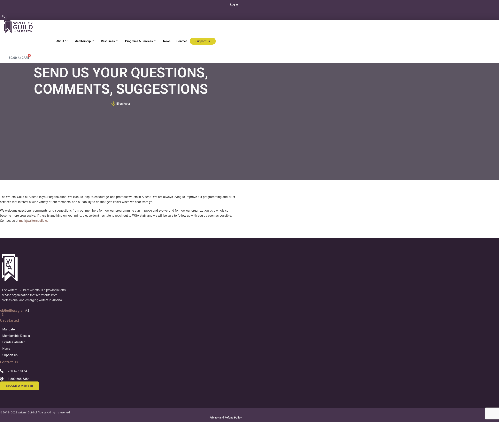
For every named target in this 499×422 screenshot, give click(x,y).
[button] (3, 16)
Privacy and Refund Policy (226, 417)
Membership (82, 41)
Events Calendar (13, 342)
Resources (108, 41)
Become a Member (19, 386)
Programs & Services (139, 41)
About (60, 41)
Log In (234, 4)
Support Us (203, 41)
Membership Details (16, 336)
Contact (181, 41)
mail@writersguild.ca (34, 220)
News (167, 41)
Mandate (8, 329)
